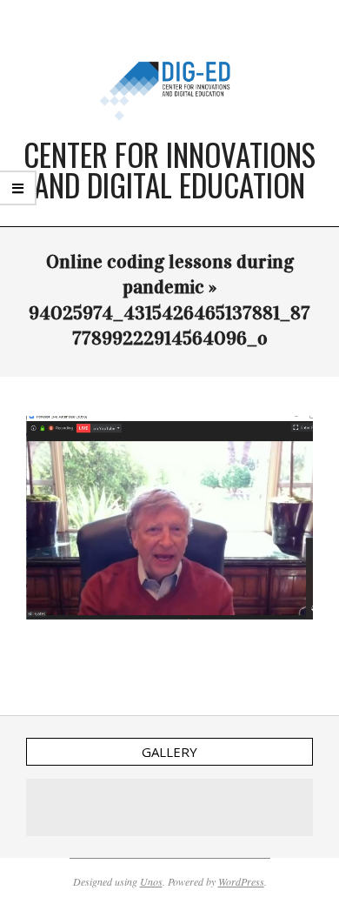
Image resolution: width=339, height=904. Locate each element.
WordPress (241, 881)
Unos (151, 881)
